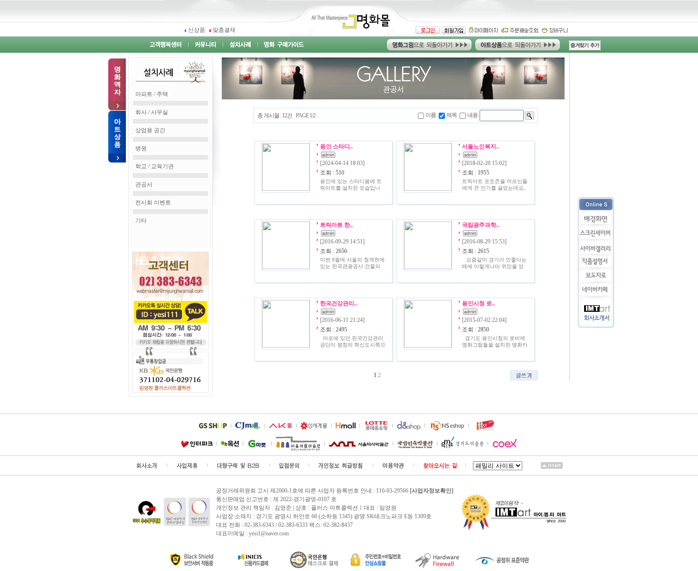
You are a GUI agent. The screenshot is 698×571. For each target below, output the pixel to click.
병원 (141, 148)
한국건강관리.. (338, 303)
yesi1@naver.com (269, 533)
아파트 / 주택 (151, 94)
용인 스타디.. (336, 146)
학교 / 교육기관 (154, 166)
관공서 (143, 184)
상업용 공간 (150, 130)
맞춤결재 (224, 30)
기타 (141, 220)
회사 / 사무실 (151, 112)
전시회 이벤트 (153, 202)
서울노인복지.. (480, 146)
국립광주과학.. (480, 225)
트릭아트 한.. (336, 225)
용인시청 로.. (478, 303)
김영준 (283, 507)
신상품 (197, 30)
